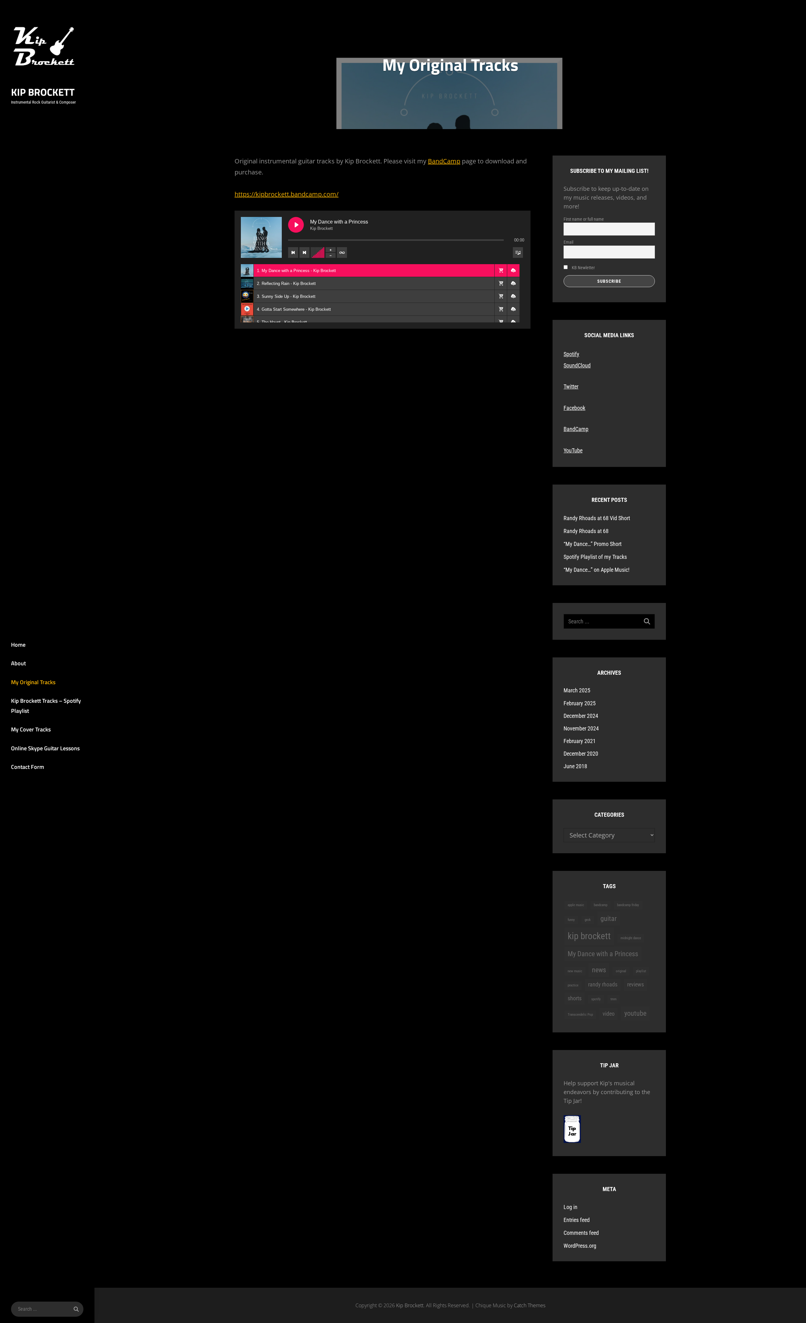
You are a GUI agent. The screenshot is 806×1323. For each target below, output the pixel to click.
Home (18, 644)
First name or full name (584, 219)
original (621, 971)
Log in (570, 1207)
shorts (575, 998)
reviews (635, 984)
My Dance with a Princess (603, 954)
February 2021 (580, 741)
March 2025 (577, 690)
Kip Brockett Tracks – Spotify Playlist (46, 705)
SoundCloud (577, 365)
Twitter (571, 386)
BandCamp (444, 161)
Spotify (571, 354)
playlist (641, 971)
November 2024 (581, 728)
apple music (576, 905)
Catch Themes (529, 1305)
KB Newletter (583, 267)
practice (573, 985)
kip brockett (589, 936)
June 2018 (575, 766)
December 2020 (581, 753)
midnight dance (631, 938)
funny (571, 920)
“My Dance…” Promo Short (593, 544)
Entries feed (577, 1220)
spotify (596, 999)
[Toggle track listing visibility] (518, 252)
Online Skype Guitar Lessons (45, 748)
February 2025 (580, 703)
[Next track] (304, 252)
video (609, 1014)
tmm (613, 999)
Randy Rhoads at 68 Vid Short (597, 518)
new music (575, 971)
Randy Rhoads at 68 (586, 531)
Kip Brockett (43, 91)
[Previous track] (293, 252)
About (18, 663)
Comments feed (581, 1232)
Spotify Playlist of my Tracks (595, 557)
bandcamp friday (628, 905)
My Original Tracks (33, 682)
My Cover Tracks (31, 729)
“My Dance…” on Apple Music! (596, 569)
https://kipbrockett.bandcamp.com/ (286, 194)
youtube (635, 1013)
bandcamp (600, 905)
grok (588, 920)
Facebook (574, 408)
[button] (500, 270)
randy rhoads (602, 984)
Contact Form (27, 767)
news (599, 970)
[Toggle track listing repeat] (342, 252)
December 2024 (581, 716)
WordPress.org (580, 1245)
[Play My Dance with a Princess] (296, 225)
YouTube (573, 450)
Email (568, 242)
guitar (608, 918)
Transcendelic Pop (580, 1015)
